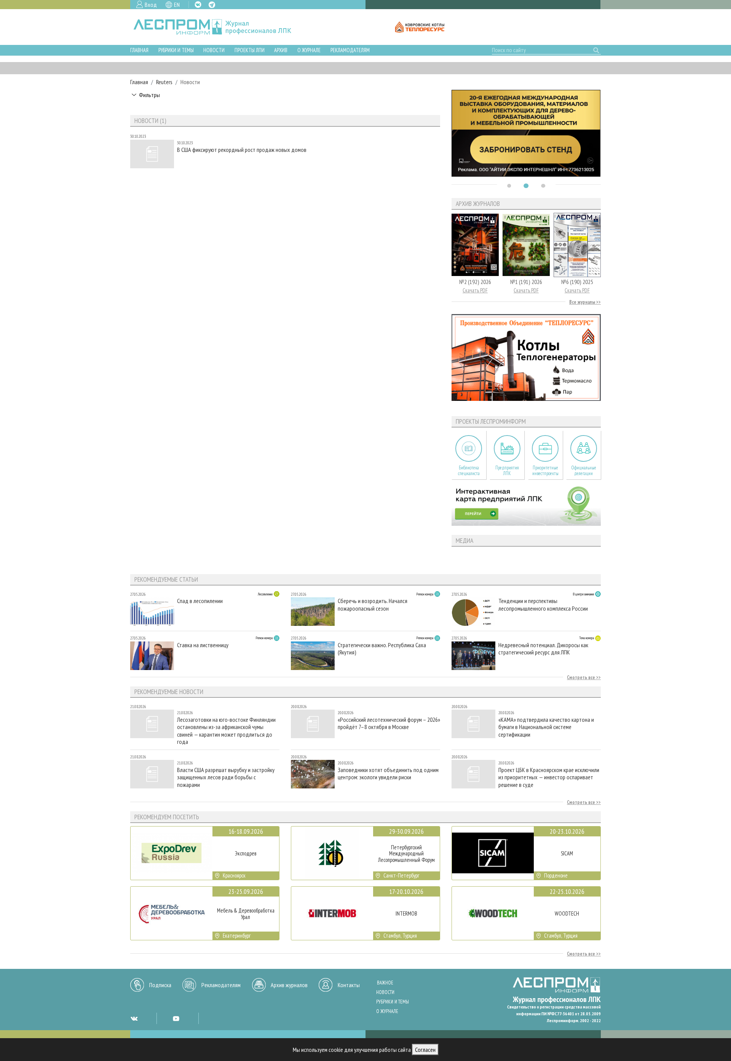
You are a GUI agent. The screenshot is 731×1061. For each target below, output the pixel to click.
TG (212, 5)
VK (198, 4)
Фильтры (149, 95)
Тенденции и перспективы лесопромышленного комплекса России (543, 604)
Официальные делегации (583, 470)
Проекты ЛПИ (250, 50)
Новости (214, 50)
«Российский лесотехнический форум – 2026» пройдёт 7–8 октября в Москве (389, 723)
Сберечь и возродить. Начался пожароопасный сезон (372, 604)
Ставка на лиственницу (202, 645)
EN (177, 4)
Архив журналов (289, 985)
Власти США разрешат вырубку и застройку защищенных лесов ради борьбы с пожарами (226, 777)
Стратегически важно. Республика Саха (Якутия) (382, 648)
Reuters (164, 82)
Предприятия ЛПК (507, 470)
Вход (151, 4)
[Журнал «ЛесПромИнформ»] (218, 27)
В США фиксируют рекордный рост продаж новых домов (241, 149)
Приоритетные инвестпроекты (545, 470)
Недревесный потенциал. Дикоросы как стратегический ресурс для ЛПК (543, 648)
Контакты (349, 985)
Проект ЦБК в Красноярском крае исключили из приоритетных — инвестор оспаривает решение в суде (548, 777)
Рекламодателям (350, 50)
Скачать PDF (475, 290)
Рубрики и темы (176, 50)
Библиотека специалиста (469, 470)
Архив (280, 50)
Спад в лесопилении (200, 601)
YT (176, 1018)
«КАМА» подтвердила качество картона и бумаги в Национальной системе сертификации (546, 727)
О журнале (309, 50)
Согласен (425, 1049)
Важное (385, 983)
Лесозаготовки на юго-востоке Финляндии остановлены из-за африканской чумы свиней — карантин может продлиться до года (226, 730)
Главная (139, 50)
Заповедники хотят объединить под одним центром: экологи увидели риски (388, 773)
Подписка (160, 985)
